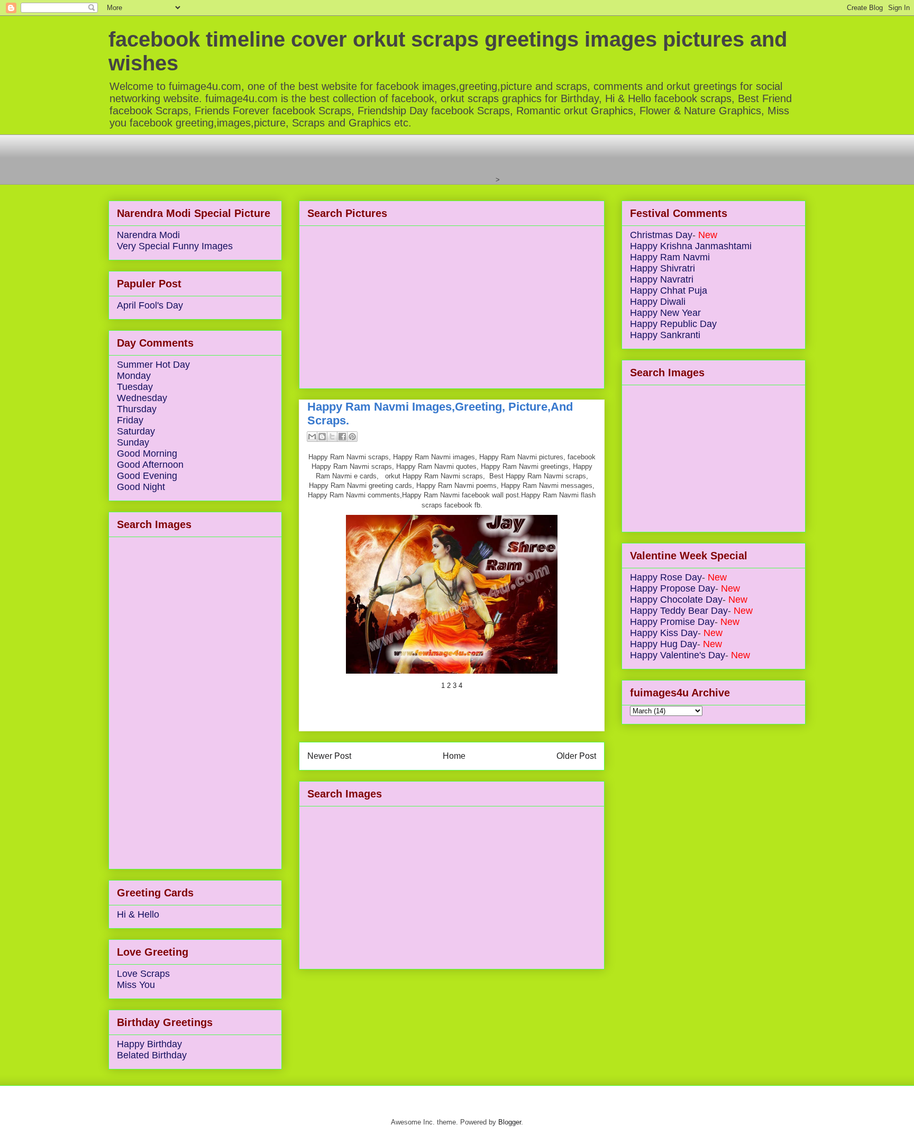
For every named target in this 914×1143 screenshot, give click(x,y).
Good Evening (147, 475)
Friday (130, 420)
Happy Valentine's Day (677, 655)
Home (454, 755)
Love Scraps (143, 973)
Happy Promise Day (672, 621)
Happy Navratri (661, 279)
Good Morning (147, 453)
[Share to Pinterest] (352, 436)
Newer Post (329, 755)
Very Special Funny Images (175, 246)
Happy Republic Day (673, 324)
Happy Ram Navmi (670, 257)
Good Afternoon (150, 464)
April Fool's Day (150, 305)
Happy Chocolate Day (676, 599)
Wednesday (142, 398)
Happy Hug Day (663, 644)
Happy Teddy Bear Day (679, 610)
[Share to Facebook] (342, 436)
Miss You (136, 984)
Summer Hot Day (153, 364)
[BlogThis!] (322, 436)
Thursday (137, 409)
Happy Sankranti (665, 335)
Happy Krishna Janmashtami (691, 246)
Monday (134, 375)
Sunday (133, 442)
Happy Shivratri (662, 268)
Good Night (141, 487)
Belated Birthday (152, 1055)
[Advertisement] (300, 158)
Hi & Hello (138, 914)
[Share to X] (332, 436)
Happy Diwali (658, 301)
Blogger (509, 1122)
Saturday (136, 431)
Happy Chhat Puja (668, 290)
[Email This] (312, 436)
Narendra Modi (148, 235)
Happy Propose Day (672, 588)
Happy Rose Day (666, 577)
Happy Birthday (149, 1044)
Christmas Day (661, 235)
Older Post (576, 755)
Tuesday (135, 387)
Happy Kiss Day (664, 633)
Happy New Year (665, 312)
